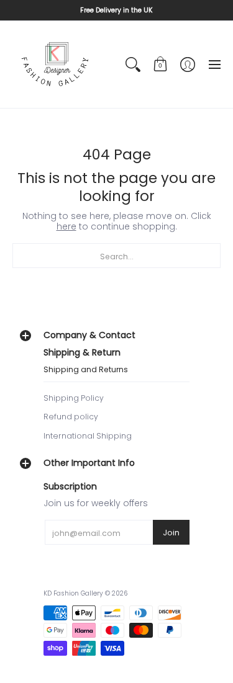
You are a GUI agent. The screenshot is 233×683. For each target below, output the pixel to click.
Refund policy (70, 416)
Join (171, 532)
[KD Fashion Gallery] (55, 64)
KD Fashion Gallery (73, 593)
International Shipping (87, 436)
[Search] (133, 64)
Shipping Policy (73, 398)
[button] (160, 64)
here (66, 226)
